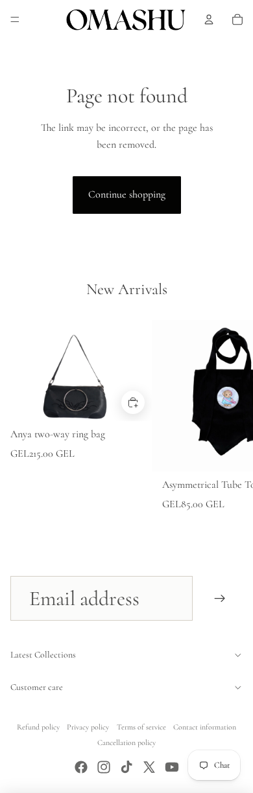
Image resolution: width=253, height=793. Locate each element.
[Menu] (15, 19)
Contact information (204, 726)
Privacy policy (88, 726)
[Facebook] (81, 767)
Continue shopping (126, 194)
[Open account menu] (209, 19)
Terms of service (141, 726)
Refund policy (38, 726)
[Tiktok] (126, 767)
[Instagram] (104, 767)
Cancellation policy (126, 742)
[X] (149, 767)
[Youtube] (172, 767)
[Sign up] (220, 598)
